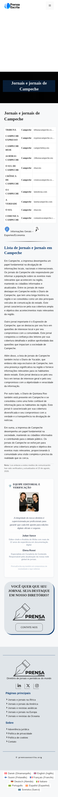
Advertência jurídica (18, 729)
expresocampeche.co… (44, 138)
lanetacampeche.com (43, 202)
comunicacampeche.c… (44, 218)
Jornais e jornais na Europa (22, 712)
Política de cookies (18, 737)
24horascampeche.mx (43, 158)
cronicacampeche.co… (44, 180)
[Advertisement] (29, 41)
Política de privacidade (20, 733)
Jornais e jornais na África (22, 699)
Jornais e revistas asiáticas (22, 708)
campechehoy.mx (41, 148)
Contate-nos (29, 627)
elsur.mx (37, 168)
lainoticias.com (40, 192)
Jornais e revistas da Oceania (24, 716)
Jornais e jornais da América (23, 704)
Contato (12, 741)
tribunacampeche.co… (44, 130)
